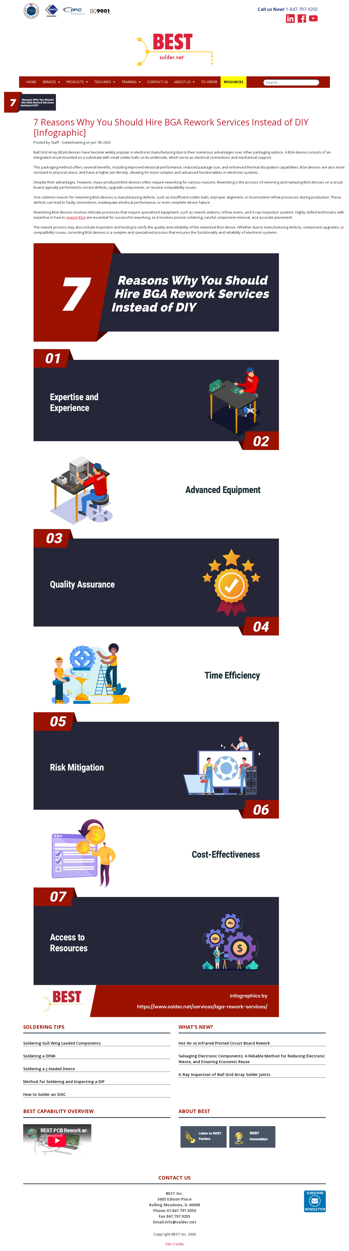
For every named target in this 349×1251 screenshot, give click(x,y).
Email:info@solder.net (174, 1222)
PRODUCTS (76, 82)
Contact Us (157, 82)
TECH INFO (103, 82)
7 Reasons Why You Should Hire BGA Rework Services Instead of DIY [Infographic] (171, 127)
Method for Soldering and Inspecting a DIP (63, 1081)
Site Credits (174, 1243)
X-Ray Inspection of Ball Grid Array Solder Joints (224, 1074)
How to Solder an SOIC (44, 1094)
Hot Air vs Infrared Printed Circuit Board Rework (224, 1043)
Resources (233, 82)
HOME (31, 82)
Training (129, 82)
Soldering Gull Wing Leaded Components (62, 1043)
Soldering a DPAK (39, 1055)
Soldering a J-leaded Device (49, 1068)
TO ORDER (209, 82)
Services (50, 82)
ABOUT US (182, 82)
